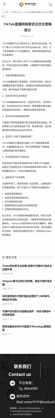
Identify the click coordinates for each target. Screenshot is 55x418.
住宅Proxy (16, 12)
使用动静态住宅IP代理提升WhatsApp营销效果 (26, 328)
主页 (6, 12)
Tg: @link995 (28, 388)
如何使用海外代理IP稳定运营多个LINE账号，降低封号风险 (27, 297)
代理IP (35, 414)
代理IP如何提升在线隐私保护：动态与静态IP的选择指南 (26, 312)
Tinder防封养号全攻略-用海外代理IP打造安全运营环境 (27, 267)
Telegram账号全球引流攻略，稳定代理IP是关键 (27, 282)
